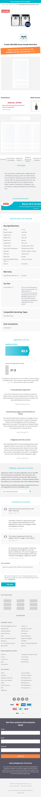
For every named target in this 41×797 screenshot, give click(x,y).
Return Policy (33, 654)
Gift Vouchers (24, 631)
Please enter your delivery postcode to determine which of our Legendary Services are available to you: (19, 486)
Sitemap (23, 646)
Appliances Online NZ (6, 678)
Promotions (24, 633)
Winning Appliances (26, 680)
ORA (2, 688)
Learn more (11, 382)
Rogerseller (4, 690)
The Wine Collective (26, 675)
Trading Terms (25, 654)
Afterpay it (3, 641)
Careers (3, 657)
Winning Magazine (26, 685)
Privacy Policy (24, 657)
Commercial (4, 659)
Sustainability (24, 659)
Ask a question (5, 563)
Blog (2, 662)
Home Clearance (5, 685)
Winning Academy (26, 678)
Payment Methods (6, 631)
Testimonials (4, 664)
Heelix (2, 683)
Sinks (7, 4)
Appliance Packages (26, 638)
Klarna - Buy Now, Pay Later (8, 638)
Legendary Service (12, 626)
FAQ (2, 636)
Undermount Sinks (13, 4)
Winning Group (25, 683)
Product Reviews (5, 633)
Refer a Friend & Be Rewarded (29, 643)
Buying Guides (5, 628)
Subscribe (20, 756)
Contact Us (24, 626)
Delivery (3, 626)
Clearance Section (26, 636)
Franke (23, 229)
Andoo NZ (3, 675)
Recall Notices (25, 662)
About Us (3, 654)
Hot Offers (24, 641)
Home (3, 4)
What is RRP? (4, 646)
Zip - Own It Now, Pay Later (8, 643)
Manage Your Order (26, 628)
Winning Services (25, 688)
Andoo (2, 673)
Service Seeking (25, 673)
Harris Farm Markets (6, 680)
